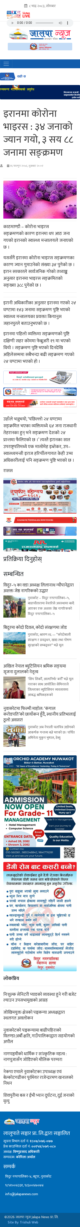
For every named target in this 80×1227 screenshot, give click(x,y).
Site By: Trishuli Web (23, 1222)
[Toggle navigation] (6, 63)
